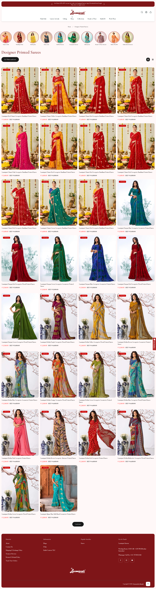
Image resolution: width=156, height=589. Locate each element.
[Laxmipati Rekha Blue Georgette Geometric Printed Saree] (20, 374)
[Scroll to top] (148, 584)
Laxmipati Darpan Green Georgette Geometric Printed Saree (57, 285)
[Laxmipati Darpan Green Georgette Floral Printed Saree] (20, 316)
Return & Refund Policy (13, 557)
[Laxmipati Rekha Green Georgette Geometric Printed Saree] (97, 374)
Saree (82, 543)
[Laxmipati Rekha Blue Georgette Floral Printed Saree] (136, 374)
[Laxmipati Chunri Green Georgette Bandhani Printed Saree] (58, 202)
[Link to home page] (78, 570)
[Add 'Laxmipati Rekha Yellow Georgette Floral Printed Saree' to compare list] (112, 297)
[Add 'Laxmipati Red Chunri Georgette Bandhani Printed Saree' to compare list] (35, 71)
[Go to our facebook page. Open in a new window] (120, 560)
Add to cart (20, 110)
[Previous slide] (52, 4)
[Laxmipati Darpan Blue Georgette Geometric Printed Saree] (136, 202)
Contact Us (9, 547)
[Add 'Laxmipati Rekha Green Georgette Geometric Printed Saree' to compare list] (112, 355)
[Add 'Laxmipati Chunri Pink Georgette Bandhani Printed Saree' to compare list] (35, 127)
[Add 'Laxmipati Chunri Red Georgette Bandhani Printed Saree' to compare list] (112, 71)
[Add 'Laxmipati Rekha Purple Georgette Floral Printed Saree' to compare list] (74, 297)
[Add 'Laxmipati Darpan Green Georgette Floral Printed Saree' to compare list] (35, 297)
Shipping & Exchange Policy (14, 550)
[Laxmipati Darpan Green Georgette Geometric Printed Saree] (58, 258)
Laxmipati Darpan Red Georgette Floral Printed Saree (18, 284)
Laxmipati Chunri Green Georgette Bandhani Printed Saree (58, 228)
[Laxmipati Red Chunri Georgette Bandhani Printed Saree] (20, 90)
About (7, 543)
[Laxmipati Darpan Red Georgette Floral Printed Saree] (20, 258)
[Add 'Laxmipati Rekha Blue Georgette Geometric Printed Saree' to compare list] (35, 355)
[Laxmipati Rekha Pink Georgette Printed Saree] (20, 432)
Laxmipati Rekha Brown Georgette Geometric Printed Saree (134, 343)
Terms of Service (11, 554)
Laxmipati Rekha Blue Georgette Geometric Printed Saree (19, 400)
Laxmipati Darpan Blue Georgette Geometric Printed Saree (136, 228)
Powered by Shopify (138, 584)
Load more (78, 524)
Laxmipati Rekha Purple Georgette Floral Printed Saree (57, 342)
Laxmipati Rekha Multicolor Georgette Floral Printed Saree (136, 458)
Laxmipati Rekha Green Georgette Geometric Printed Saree (95, 401)
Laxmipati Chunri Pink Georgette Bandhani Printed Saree (19, 172)
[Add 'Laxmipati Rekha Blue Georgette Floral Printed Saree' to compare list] (151, 355)
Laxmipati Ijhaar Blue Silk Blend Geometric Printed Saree (57, 514)
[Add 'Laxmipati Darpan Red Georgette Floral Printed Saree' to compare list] (35, 239)
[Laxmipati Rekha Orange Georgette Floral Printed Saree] (58, 374)
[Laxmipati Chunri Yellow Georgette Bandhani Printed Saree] (58, 90)
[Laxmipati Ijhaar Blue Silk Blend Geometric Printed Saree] (58, 488)
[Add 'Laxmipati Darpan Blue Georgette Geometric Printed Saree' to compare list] (151, 183)
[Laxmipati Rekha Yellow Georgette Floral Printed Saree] (97, 316)
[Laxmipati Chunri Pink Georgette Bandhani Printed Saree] (20, 146)
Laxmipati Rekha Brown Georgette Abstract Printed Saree (58, 458)
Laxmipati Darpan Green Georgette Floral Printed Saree (19, 342)
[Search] (142, 12)
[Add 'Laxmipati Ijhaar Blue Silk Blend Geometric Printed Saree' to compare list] (74, 469)
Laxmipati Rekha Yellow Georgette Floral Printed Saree (96, 342)
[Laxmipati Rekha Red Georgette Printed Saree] (97, 432)
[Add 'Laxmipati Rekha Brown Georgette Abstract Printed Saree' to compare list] (74, 413)
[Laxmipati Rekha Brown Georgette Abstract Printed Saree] (58, 432)
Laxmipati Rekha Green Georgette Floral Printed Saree (19, 514)
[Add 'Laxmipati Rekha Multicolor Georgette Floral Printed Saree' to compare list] (151, 413)
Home (69, 27)
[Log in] (146, 12)
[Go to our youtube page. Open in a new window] (132, 560)
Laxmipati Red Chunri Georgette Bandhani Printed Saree (19, 116)
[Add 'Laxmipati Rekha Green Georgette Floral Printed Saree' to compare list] (35, 469)
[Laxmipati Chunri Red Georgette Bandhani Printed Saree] (97, 90)
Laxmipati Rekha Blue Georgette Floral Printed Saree (134, 400)
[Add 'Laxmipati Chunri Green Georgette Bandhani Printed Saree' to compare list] (74, 183)
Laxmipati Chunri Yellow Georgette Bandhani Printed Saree (58, 116)
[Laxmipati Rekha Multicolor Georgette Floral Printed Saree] (136, 432)
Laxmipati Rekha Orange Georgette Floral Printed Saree (57, 400)
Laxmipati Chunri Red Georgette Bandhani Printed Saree (96, 116)
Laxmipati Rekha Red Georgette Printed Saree (93, 458)
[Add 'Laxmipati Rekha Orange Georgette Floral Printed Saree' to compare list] (74, 355)
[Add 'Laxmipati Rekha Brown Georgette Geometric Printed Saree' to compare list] (151, 297)
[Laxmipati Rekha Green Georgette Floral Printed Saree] (20, 488)
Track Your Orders (11, 561)
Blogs (45, 543)
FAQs (45, 547)
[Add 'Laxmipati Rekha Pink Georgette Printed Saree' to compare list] (35, 413)
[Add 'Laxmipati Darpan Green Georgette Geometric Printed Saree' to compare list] (74, 239)
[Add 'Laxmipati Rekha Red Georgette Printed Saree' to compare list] (112, 413)
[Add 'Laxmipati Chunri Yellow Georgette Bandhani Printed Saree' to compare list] (74, 71)
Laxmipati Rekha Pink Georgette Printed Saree (16, 458)
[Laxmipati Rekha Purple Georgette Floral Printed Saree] (58, 316)
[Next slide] (104, 4)
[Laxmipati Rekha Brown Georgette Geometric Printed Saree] (136, 316)
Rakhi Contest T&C (49, 550)
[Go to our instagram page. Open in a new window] (126, 560)
